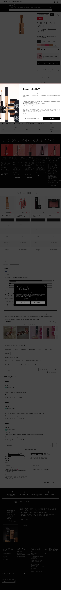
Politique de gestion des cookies (34, 111)
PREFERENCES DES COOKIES (31, 118)
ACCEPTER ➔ (51, 118)
